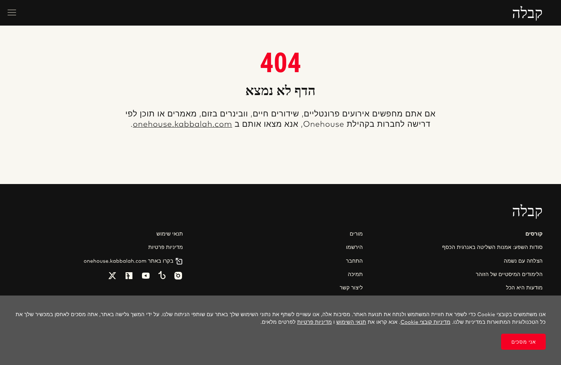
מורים (356, 234)
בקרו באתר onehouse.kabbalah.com (128, 261)
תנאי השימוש (351, 322)
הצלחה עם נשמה (523, 261)
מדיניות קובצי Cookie (425, 322)
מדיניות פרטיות (165, 247)
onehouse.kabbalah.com (182, 125)
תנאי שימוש (169, 234)
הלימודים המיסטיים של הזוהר (509, 274)
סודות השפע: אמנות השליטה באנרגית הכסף (492, 247)
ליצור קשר (351, 288)
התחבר (354, 261)
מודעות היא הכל (524, 288)
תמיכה (355, 274)
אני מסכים (523, 342)
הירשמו (354, 247)
